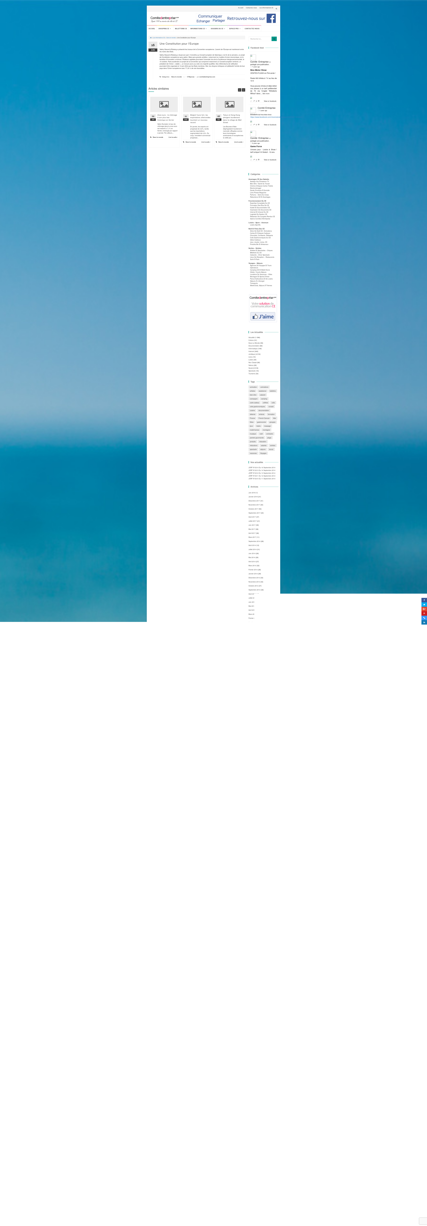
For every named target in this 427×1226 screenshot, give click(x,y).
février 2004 (253, 1039)
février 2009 (253, 812)
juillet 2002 (253, 1116)
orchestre (269, 434)
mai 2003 (252, 1076)
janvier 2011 (253, 719)
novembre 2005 (254, 954)
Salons (251, 365)
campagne (253, 399)
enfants (261, 414)
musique (253, 434)
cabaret (262, 395)
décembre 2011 (254, 675)
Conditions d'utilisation (192, 1195)
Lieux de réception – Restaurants (262, 257)
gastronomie (261, 422)
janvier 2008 (253, 865)
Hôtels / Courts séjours (258, 272)
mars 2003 (252, 1084)
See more (266, 93)
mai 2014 (252, 557)
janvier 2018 (253, 496)
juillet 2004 (253, 1019)
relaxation (262, 441)
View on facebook (270, 101)
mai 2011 (252, 703)
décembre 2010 (254, 723)
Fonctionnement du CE (257, 201)
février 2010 (253, 764)
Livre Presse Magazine (258, 192)
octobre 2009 (253, 780)
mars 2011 (252, 711)
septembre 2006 (254, 914)
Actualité (252, 337)
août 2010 (252, 740)
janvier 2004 (253, 1043)
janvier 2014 (253, 573)
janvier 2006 (253, 946)
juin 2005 (252, 974)
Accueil (240, 8)
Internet (251, 351)
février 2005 (253, 991)
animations (264, 387)
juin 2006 (252, 926)
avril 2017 (252, 533)
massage (267, 426)
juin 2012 (252, 650)
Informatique (253, 348)
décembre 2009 (254, 772)
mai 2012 (252, 655)
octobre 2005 (253, 958)
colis (273, 402)
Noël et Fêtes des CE (257, 229)
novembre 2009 (254, 776)
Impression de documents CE (260, 210)
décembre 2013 (254, 578)
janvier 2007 (253, 897)
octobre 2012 (253, 634)
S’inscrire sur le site (256, 1214)
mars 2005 (252, 987)
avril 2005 (252, 982)
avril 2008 (252, 853)
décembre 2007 (254, 869)
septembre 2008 (254, 833)
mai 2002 (252, 1124)
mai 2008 (252, 849)
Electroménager (255, 188)
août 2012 (252, 642)
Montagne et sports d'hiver (259, 276)
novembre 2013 (254, 582)
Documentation (254, 346)
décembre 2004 (254, 999)
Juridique (252, 354)
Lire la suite (173, 137)
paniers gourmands (257, 438)
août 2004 (252, 1015)
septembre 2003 (254, 1059)
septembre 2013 (254, 590)
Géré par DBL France (156, 1213)
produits (253, 441)
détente (252, 414)
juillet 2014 (253, 549)
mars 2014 (252, 565)
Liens (250, 357)
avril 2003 (252, 1080)
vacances (253, 453)
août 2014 (252, 545)
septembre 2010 (254, 736)
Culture (251, 340)
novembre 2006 (254, 906)
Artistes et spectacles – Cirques (261, 250)
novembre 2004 (254, 1003)
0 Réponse (190, 77)
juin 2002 (252, 1120)
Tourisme (252, 373)
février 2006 (253, 942)
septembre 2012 (254, 638)
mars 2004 (252, 1035)
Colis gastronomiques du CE (260, 237)
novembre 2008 (254, 825)
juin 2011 (252, 699)
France (252, 418)
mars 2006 (252, 938)
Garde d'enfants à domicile (260, 190)
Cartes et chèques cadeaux (260, 233)
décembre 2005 (254, 950)
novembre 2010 (254, 727)
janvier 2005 (253, 995)
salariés (263, 445)
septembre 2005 (254, 962)
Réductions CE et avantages (260, 197)
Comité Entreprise (259, 61)
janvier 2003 (253, 1092)
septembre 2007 (254, 881)
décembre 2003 (254, 1047)
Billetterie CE (181, 28)
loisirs (259, 426)
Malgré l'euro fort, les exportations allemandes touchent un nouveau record (200, 119)
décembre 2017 (254, 501)
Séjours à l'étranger (257, 281)
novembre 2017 (254, 505)
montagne (266, 430)
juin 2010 (252, 748)
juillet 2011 (253, 695)
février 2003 (253, 1088)
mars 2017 (252, 537)
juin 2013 (252, 602)
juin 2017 (252, 525)
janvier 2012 (253, 671)
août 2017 (252, 517)
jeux (251, 426)
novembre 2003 (254, 1051)
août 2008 (252, 837)
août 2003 (252, 1063)
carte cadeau (254, 402)
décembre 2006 (254, 902)
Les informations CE (266, 8)
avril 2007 (252, 885)
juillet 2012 (253, 646)
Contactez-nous (251, 8)
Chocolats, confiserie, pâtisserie (261, 235)
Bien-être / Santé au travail (260, 183)
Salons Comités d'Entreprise (260, 219)
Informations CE (197, 28)
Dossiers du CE (217, 28)
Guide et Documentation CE (260, 207)
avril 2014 (252, 561)
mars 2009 (252, 808)
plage (269, 438)
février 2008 (253, 861)
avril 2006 (252, 934)
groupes (272, 422)
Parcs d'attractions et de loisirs (261, 279)
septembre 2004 (254, 1011)
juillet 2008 (253, 841)
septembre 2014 (254, 541)
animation (253, 387)
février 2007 (253, 893)
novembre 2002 (254, 1100)
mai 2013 (252, 606)
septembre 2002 (254, 1108)
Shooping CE (163, 28)
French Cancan (264, 418)
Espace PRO (234, 28)
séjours (262, 449)
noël (261, 434)
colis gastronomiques (257, 406)
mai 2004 (252, 1027)
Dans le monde (176, 77)
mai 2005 (252, 978)
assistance (262, 391)
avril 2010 (252, 756)
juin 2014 (252, 553)
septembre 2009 (254, 784)
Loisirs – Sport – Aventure (258, 222)
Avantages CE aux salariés (259, 179)
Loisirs (251, 360)
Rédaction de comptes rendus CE (262, 216)
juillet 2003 (253, 1068)
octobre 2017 (253, 509)
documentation (264, 410)
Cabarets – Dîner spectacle (260, 255)
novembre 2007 (254, 873)
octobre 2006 (253, 910)
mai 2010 (252, 752)
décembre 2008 (254, 821)
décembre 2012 (254, 626)
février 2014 (253, 569)
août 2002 (252, 1112)
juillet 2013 (253, 598)
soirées (272, 445)
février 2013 (253, 618)
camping (264, 399)
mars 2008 (252, 857)
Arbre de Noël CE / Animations (261, 231)
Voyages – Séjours (256, 263)
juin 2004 (252, 1023)
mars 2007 (252, 889)
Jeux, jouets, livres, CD (258, 242)
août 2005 (252, 966)
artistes (252, 391)
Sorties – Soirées (255, 248)
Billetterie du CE (256, 252)
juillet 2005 (253, 970)
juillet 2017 (253, 521)
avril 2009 (252, 804)
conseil (271, 406)
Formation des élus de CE (259, 205)
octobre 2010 (253, 731)
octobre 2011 (253, 683)
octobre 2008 (253, 829)
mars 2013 (252, 614)
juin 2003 (252, 1072)
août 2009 (252, 788)
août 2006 (252, 918)
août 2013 (252, 594)
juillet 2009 (253, 792)
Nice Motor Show (258, 70)
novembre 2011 (254, 679)
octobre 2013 (253, 586)
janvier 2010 (253, 768)
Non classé (253, 362)
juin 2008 (252, 845)
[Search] (274, 39)
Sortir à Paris (254, 259)
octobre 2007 (253, 877)
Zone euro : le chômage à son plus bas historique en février (167, 117)
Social (251, 368)
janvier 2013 (253, 622)
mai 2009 (252, 800)
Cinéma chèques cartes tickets (261, 186)
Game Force (256, 146)
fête (274, 418)
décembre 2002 (254, 1096)
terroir (271, 449)
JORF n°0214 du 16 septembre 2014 (262, 467)
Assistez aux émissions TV (259, 181)
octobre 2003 (253, 1055)
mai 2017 (252, 529)
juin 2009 (252, 796)
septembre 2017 (254, 513)
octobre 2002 (253, 1104)
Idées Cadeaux (255, 240)
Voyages (263, 453)
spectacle (253, 449)
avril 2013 (252, 610)
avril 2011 (252, 707)
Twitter (185, 1178)
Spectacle (252, 371)
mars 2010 (252, 760)
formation (271, 414)
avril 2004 (252, 1031)
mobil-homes (254, 430)
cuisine (252, 410)
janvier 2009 (253, 816)
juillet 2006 (253, 922)
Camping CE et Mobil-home (260, 270)
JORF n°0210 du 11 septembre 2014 (262, 478)
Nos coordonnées (189, 1193)
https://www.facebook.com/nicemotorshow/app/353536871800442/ (276, 117)
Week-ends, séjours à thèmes (261, 285)
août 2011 (252, 691)
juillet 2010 (253, 744)
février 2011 (253, 715)
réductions (253, 445)
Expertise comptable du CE (260, 203)
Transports (254, 283)
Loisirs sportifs (255, 225)
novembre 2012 (254, 630)
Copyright (186, 1197)
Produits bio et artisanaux (259, 244)
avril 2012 (252, 659)
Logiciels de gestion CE (258, 214)
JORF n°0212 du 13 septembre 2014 (262, 473)
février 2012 (253, 667)
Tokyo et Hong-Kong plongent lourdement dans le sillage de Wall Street (232, 119)
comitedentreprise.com (207, 77)
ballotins (273, 391)
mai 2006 (252, 930)
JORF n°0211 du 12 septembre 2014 (262, 476)
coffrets (265, 402)
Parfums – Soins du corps (259, 195)
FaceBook (186, 1175)
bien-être (253, 395)
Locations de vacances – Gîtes (261, 274)
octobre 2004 (253, 1007)
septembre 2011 (254, 687)
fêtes (251, 422)
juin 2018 (252, 492)
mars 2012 (252, 663)
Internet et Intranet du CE (259, 212)
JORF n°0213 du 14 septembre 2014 (262, 470)
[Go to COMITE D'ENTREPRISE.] (150, 38)
